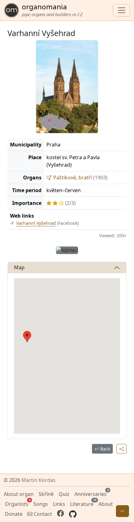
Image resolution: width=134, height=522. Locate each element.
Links (59, 504)
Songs (40, 504)
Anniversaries (91, 493)
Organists (17, 503)
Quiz (64, 494)
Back (104, 449)
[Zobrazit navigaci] (121, 10)
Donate (13, 513)
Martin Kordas (38, 480)
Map (19, 267)
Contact (42, 513)
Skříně (46, 494)
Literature (82, 503)
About (105, 504)
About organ (19, 494)
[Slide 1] (63, 245)
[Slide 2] (71, 245)
